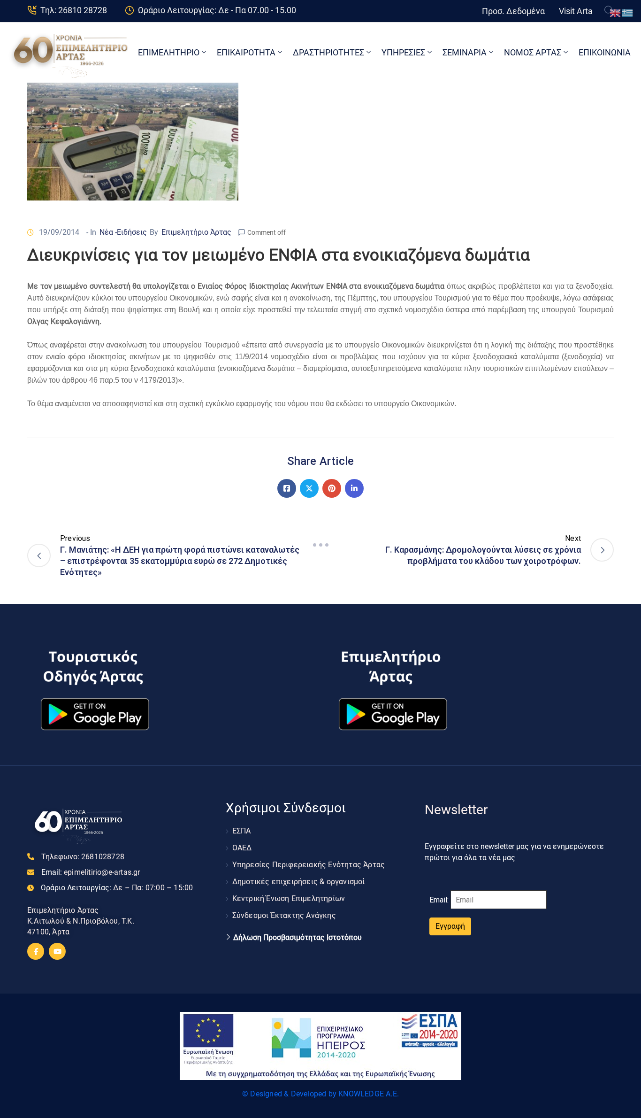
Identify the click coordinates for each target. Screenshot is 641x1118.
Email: (90, 872)
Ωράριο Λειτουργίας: (117, 887)
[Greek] (628, 12)
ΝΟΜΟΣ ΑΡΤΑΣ (532, 52)
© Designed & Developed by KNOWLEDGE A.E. (320, 1093)
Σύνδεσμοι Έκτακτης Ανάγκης (284, 915)
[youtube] (57, 951)
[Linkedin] (354, 488)
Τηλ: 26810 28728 (73, 10)
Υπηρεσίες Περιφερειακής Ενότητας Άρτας (308, 864)
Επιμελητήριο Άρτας (196, 232)
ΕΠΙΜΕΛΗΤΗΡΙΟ (168, 52)
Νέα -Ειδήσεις (123, 232)
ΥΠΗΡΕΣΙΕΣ (403, 52)
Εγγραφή (450, 926)
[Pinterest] (331, 488)
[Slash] (320, 544)
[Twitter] (309, 488)
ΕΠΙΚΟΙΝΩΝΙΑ (605, 52)
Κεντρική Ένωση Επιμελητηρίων (288, 898)
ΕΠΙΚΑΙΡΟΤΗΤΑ (246, 52)
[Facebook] (286, 488)
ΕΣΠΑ (241, 830)
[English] (616, 12)
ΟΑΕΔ (242, 847)
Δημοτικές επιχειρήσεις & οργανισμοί (298, 881)
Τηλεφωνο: (82, 856)
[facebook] (35, 951)
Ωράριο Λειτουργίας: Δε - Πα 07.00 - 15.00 (217, 10)
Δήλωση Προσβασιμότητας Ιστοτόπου (297, 937)
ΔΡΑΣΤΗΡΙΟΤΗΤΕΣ (328, 52)
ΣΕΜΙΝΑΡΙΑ (465, 52)
